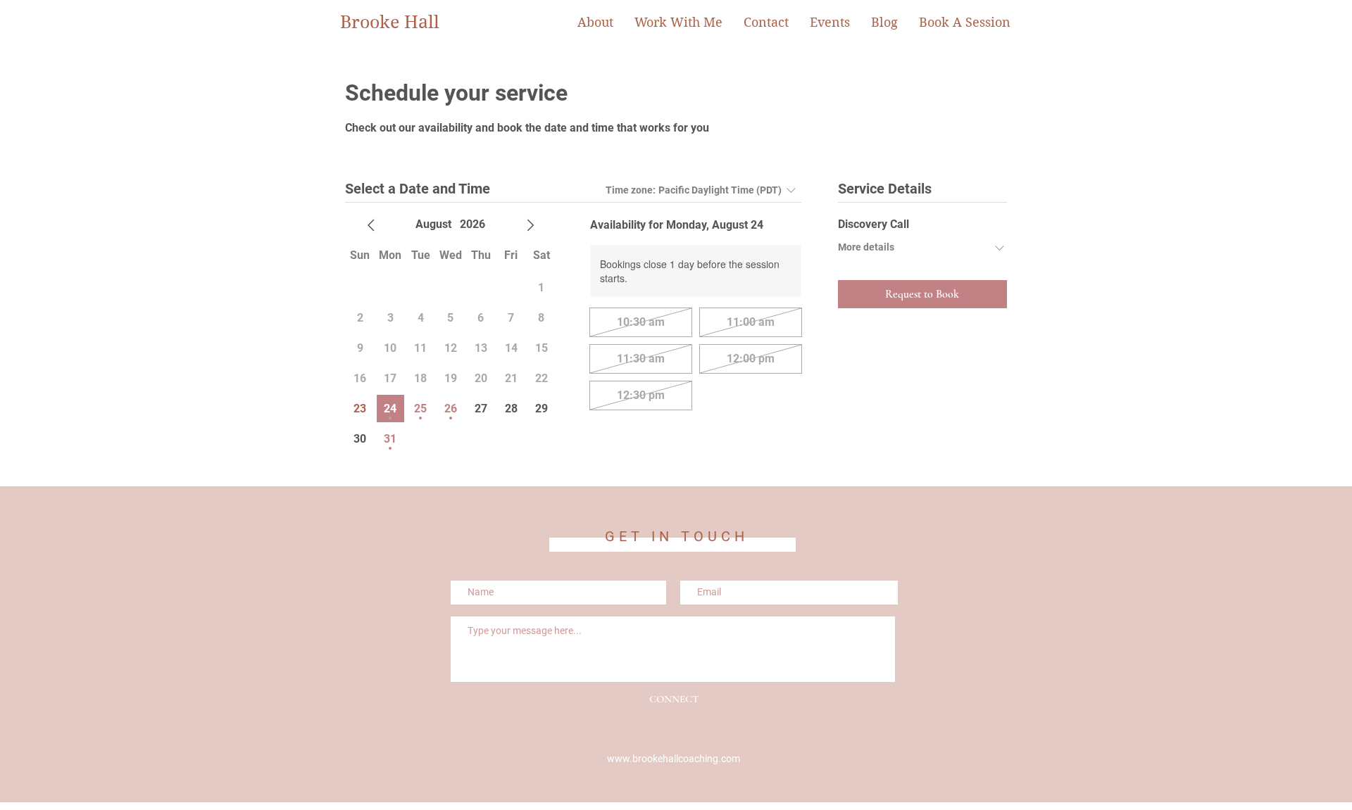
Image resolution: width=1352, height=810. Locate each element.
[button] (678, 22)
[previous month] (371, 225)
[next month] (530, 225)
